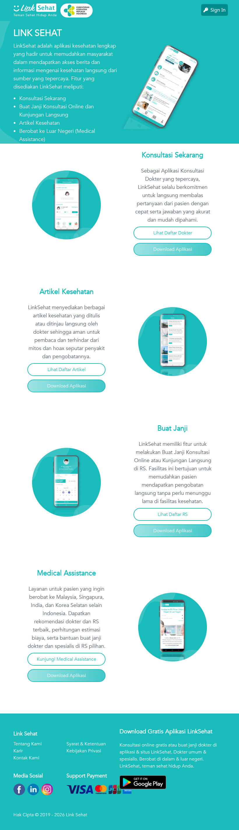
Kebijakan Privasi (83, 751)
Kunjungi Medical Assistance (66, 659)
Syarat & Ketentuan (86, 744)
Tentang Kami (27, 744)
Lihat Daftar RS (173, 514)
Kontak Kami (26, 758)
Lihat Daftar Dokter (172, 233)
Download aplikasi (172, 249)
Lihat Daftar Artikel (67, 369)
